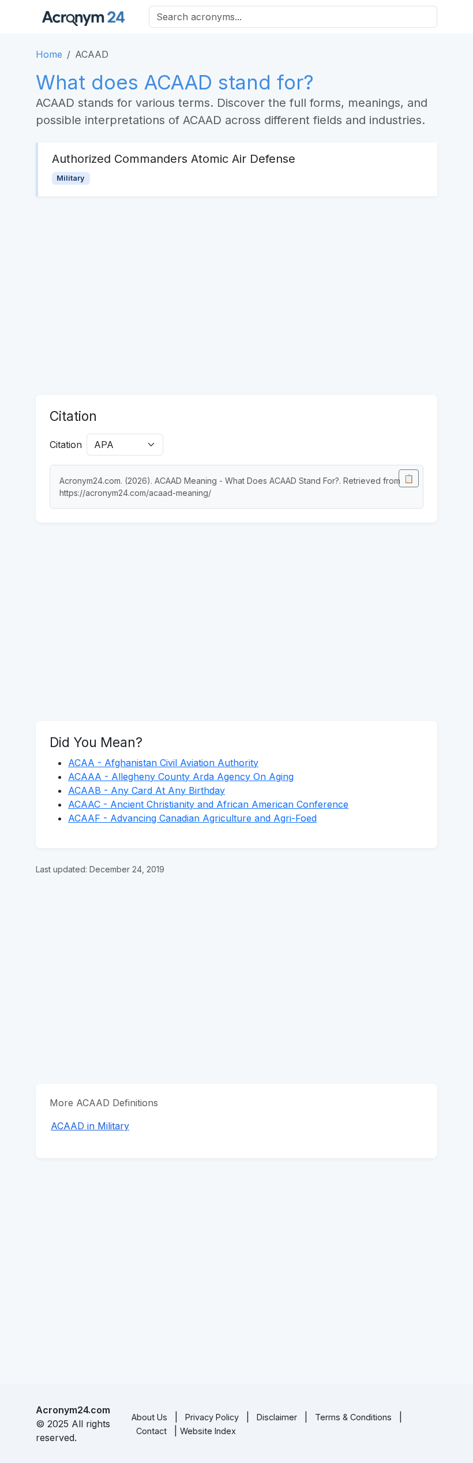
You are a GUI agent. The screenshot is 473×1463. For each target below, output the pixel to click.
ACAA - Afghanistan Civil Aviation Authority (163, 762)
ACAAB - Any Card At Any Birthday (146, 790)
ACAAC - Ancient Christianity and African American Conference (208, 804)
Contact (151, 1431)
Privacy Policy (212, 1417)
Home (49, 54)
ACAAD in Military (90, 1126)
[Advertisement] (236, 295)
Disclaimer (277, 1417)
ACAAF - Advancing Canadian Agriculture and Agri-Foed (192, 818)
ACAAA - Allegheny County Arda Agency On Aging (181, 776)
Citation (66, 444)
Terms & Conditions (353, 1417)
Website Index (208, 1431)
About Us (149, 1417)
